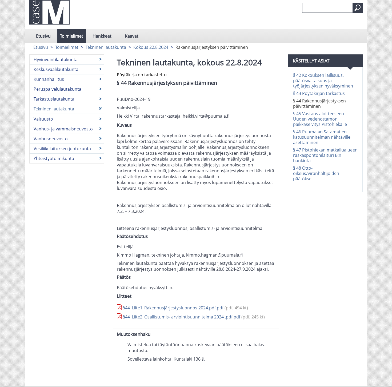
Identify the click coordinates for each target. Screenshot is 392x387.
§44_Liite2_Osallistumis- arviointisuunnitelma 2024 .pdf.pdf (193, 317)
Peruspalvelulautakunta (57, 89)
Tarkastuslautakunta (54, 99)
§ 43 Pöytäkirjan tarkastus (319, 93)
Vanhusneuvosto (51, 139)
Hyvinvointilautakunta (56, 59)
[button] (358, 8)
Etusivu (43, 36)
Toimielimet (71, 36)
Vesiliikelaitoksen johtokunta (62, 148)
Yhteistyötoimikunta (54, 158)
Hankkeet (102, 36)
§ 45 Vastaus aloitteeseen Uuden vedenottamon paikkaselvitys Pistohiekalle (320, 119)
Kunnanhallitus (49, 79)
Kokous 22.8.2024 (150, 47)
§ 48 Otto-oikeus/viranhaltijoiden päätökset (316, 173)
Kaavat (131, 36)
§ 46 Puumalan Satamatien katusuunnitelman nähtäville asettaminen (321, 137)
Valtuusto (43, 119)
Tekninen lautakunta (106, 47)
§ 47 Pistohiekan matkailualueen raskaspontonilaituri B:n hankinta (325, 155)
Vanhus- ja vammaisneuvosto (63, 129)
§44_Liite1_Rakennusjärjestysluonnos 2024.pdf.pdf (185, 308)
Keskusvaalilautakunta (56, 69)
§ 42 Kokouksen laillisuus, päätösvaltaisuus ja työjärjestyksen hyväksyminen (323, 81)
